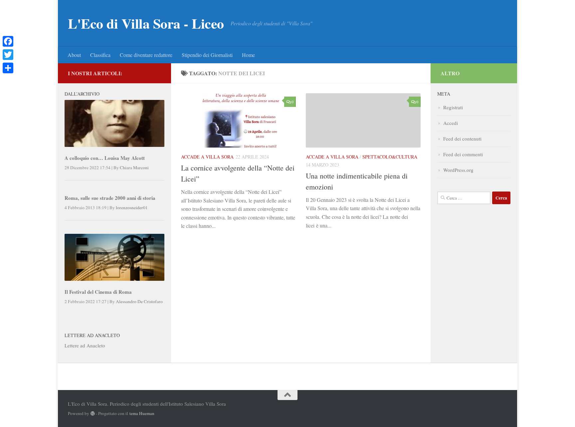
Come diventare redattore (146, 54)
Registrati (453, 107)
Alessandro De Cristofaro (139, 301)
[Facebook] (8, 41)
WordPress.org (458, 170)
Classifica (100, 54)
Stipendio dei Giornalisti (207, 54)
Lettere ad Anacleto (85, 345)
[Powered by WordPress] (93, 413)
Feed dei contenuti (462, 138)
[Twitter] (8, 54)
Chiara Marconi (134, 168)
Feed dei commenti (463, 154)
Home (248, 54)
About (74, 54)
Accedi (450, 123)
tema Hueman (141, 413)
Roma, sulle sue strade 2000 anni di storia (110, 198)
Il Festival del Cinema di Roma (98, 291)
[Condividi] (8, 68)
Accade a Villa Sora (207, 157)
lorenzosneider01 (132, 208)
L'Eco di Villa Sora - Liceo (146, 23)
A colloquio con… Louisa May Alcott (105, 158)
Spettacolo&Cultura (389, 157)
